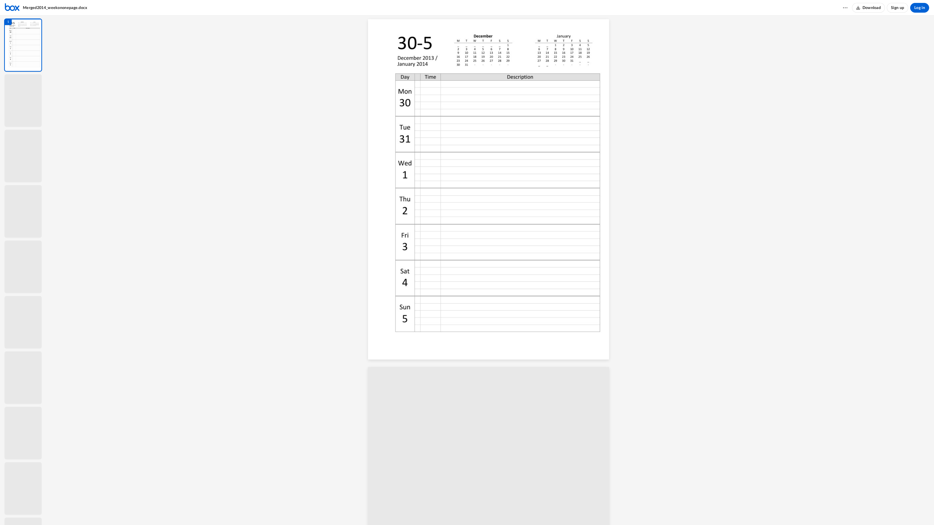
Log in (919, 8)
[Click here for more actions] (845, 8)
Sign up (897, 8)
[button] (23, 45)
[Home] (12, 7)
